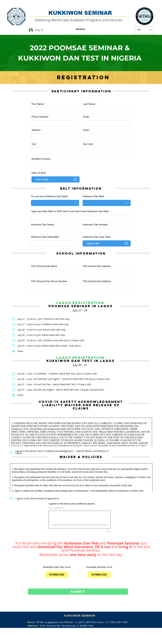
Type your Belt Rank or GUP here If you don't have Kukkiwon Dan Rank (70, 211)
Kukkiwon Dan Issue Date (97, 237)
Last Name (89, 104)
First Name (37, 104)
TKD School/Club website (97, 266)
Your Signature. (56, 507)
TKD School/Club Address (97, 281)
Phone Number (39, 117)
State (86, 130)
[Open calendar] (75, 179)
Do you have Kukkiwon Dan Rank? (49, 196)
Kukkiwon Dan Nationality (45, 237)
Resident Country (40, 159)
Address (35, 130)
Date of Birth (40, 173)
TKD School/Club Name (44, 266)
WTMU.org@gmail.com (50, 622)
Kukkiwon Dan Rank (93, 196)
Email (86, 117)
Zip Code (88, 144)
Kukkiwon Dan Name (42, 224)
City (33, 144)
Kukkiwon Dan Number (95, 224)
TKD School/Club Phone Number (49, 281)
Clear (108, 531)
